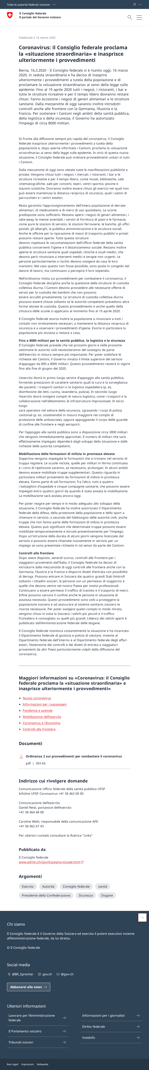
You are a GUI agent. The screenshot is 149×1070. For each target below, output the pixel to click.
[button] (142, 917)
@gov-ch (67, 974)
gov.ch (47, 974)
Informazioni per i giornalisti (103, 1015)
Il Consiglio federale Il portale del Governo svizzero (40, 15)
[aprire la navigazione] (139, 17)
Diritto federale (93, 1026)
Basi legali (12, 1064)
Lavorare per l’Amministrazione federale (32, 1017)
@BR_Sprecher (22, 974)
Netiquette (42, 1064)
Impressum (27, 1064)
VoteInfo (88, 1037)
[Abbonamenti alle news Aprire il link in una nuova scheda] (132, 4)
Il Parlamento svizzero (25, 1031)
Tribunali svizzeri (21, 1042)
